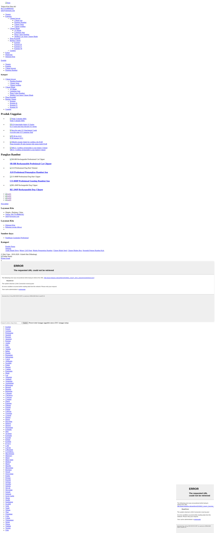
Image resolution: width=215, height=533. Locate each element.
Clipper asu (18, 20)
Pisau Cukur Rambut (21, 34)
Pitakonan (8, 55)
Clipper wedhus (20, 26)
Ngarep (8, 14)
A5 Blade (17, 30)
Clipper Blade (15, 28)
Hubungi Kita (10, 57)
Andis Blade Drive (12, 250)
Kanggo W (18, 49)
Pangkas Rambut (20, 22)
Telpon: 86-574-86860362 (14, 214)
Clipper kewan (15, 18)
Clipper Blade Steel (60, 250)
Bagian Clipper (15, 40)
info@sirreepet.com (8, 11)
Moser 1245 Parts (26, 250)
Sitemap (8, 248)
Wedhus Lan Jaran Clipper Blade (26, 36)
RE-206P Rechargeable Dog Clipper (26, 189)
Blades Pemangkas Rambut (42, 250)
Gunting (13, 51)
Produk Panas (10, 246)
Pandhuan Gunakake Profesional (17, 238)
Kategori (8, 16)
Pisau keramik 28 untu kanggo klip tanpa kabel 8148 (28, 144)
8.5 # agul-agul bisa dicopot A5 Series (23, 126)
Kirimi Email (5, 258)
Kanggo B (18, 45)
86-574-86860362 (7, 9)
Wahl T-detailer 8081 (17, 121)
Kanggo (17, 42)
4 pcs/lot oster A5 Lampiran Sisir (21, 132)
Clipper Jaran (19, 24)
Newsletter (5, 204)
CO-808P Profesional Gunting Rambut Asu (30, 181)
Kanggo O (18, 47)
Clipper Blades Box (75, 250)
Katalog (8, 66)
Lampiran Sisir (19, 32)
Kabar (7, 53)
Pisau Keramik (15, 38)
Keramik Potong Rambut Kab (93, 250)
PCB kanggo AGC (16, 138)
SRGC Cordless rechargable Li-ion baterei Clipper (28, 150)
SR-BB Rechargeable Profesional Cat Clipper (31, 163)
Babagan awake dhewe (13, 227)
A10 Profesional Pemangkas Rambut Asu (29, 172)
